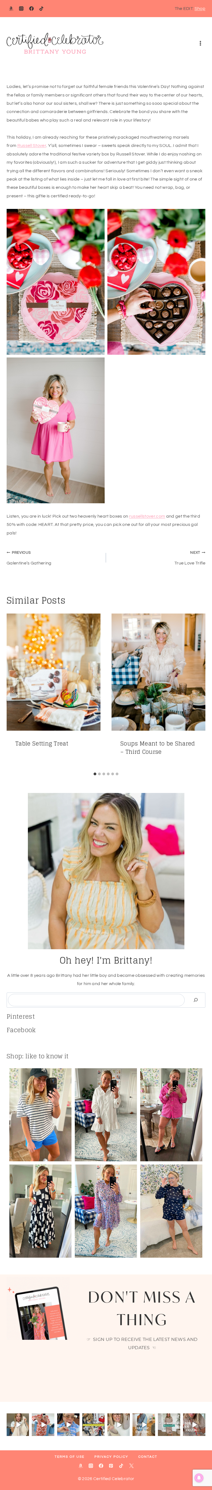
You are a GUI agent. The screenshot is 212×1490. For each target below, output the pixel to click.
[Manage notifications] (199, 1477)
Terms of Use (69, 1457)
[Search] (195, 1000)
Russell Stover (31, 145)
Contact (147, 1457)
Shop (200, 8)
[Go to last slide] (13, 691)
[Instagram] (21, 8)
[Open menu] (200, 43)
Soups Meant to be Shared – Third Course (157, 748)
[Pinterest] (111, 1465)
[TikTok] (41, 8)
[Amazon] (11, 8)
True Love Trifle (189, 558)
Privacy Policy (111, 1457)
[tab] (95, 774)
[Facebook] (31, 8)
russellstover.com (147, 516)
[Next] (198, 691)
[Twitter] (131, 1465)
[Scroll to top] (199, 1468)
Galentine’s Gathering (29, 558)
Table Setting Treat (41, 744)
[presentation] (53, 672)
